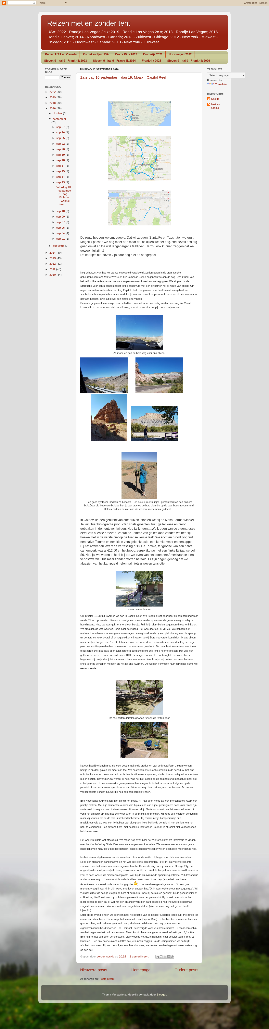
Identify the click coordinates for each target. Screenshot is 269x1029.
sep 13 (61, 182)
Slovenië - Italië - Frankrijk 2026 (188, 60)
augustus (59, 245)
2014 (53, 252)
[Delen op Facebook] (169, 957)
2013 (53, 258)
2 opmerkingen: (140, 956)
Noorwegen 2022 (180, 54)
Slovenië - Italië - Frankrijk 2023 (65, 60)
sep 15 (61, 171)
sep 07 (61, 222)
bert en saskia (215, 106)
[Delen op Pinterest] (172, 957)
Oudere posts (186, 970)
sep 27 (61, 126)
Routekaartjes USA (96, 54)
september (59, 118)
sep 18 (61, 160)
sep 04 (61, 233)
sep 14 (61, 176)
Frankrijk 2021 (152, 54)
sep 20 (61, 149)
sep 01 (61, 238)
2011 (52, 269)
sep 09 (61, 216)
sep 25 (61, 138)
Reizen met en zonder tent (88, 23)
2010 (53, 274)
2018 (53, 102)
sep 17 (61, 165)
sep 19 (61, 154)
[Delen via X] (165, 957)
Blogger (161, 994)
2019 (53, 97)
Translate (221, 84)
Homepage (140, 970)
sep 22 (61, 143)
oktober (58, 113)
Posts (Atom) (107, 978)
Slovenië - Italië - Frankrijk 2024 (114, 60)
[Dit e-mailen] (157, 957)
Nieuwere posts (93, 970)
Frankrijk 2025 (151, 60)
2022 (53, 91)
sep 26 (61, 132)
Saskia (215, 98)
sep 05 (61, 227)
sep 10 (61, 211)
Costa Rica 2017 (126, 54)
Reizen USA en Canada (61, 54)
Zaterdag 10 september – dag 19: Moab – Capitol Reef (123, 77)
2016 (53, 108)
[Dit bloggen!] (161, 957)
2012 (53, 263)
